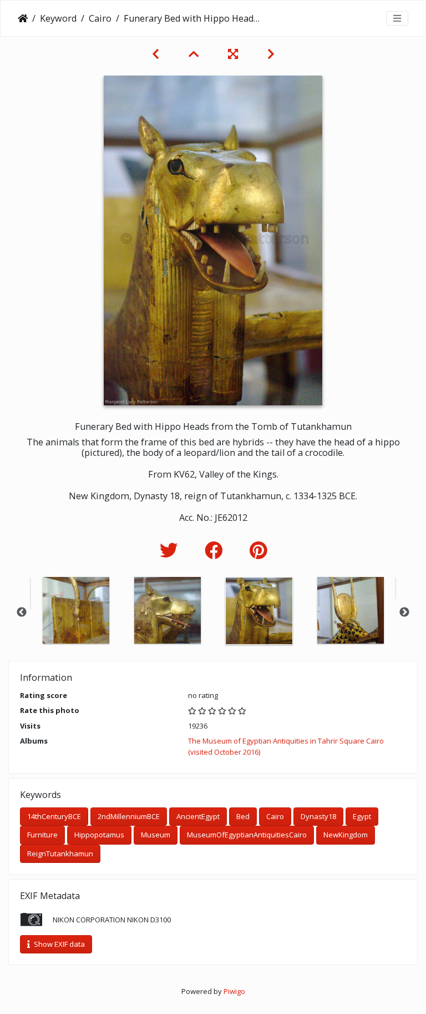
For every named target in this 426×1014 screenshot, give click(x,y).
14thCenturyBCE (54, 816)
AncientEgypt (198, 816)
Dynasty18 (318, 816)
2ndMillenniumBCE (129, 816)
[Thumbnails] (195, 54)
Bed (243, 816)
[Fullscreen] (234, 54)
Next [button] (404, 612)
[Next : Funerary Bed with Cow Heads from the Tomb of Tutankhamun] (271, 54)
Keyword (58, 18)
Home (23, 18)
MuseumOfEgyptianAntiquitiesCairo (247, 835)
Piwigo (234, 991)
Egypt (362, 816)
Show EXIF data (58, 944)
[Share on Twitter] (171, 550)
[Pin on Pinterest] (258, 550)
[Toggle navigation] (397, 18)
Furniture (42, 835)
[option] (75, 610)
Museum (155, 835)
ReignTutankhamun (60, 854)
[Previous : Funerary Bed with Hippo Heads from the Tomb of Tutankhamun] (157, 54)
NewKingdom (345, 835)
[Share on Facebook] (216, 550)
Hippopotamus (99, 835)
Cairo (100, 18)
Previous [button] (21, 612)
